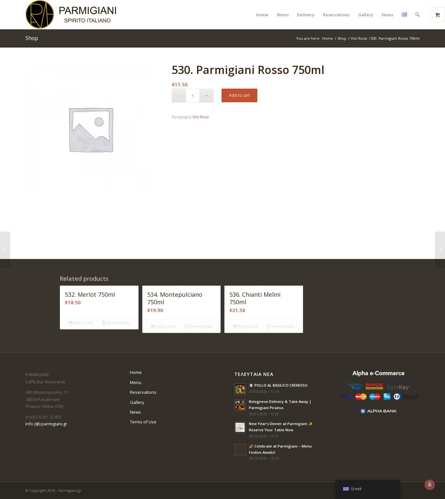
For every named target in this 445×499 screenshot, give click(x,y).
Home (327, 38)
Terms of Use (143, 422)
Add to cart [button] (83, 322)
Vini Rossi (359, 38)
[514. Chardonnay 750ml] (5, 249)
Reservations (143, 392)
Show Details (118, 322)
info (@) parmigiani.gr (46, 424)
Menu (135, 382)
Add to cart (239, 95)
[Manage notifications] (429, 484)
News (135, 412)
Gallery (137, 402)
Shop (31, 38)
